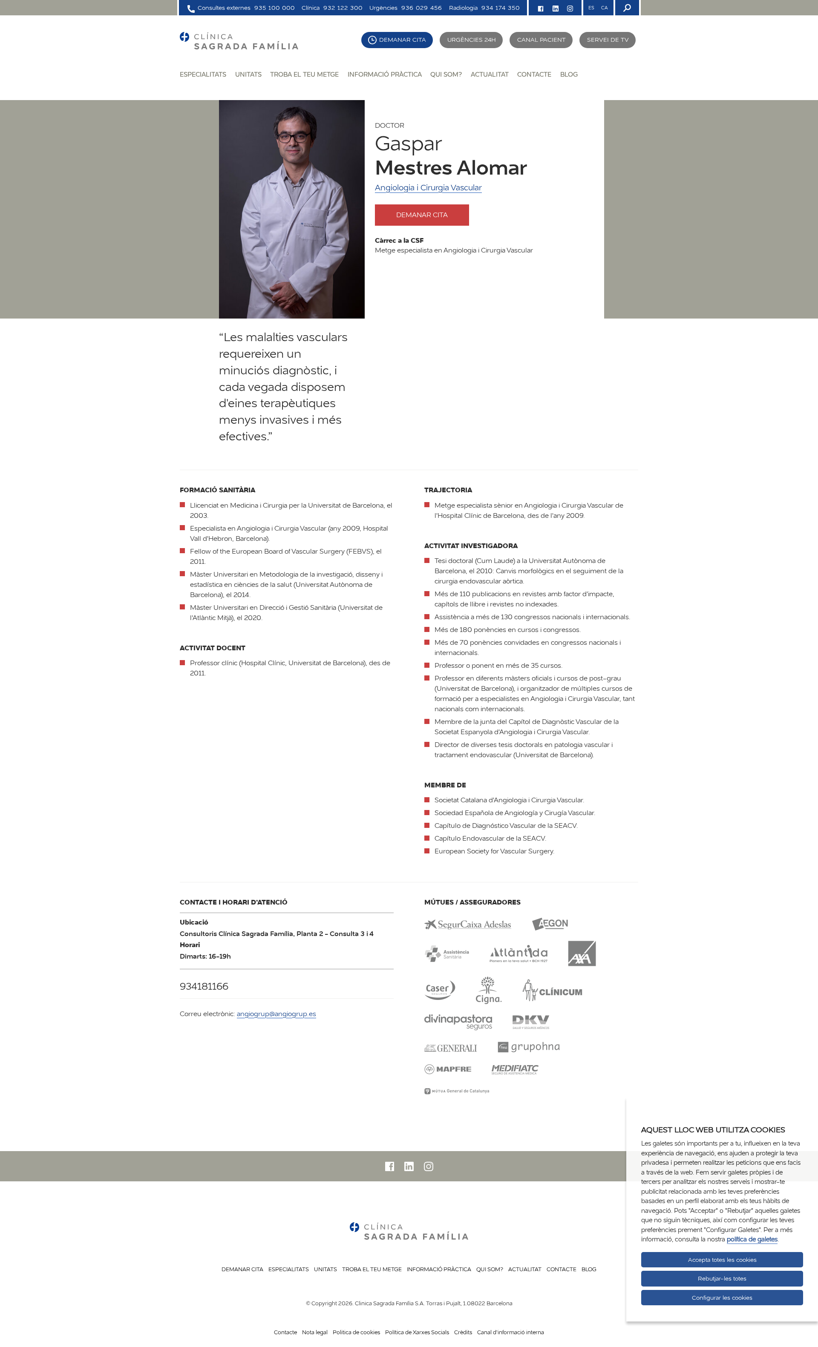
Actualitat (490, 74)
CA (604, 8)
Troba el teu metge (304, 74)
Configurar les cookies (722, 1297)
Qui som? (446, 74)
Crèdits (463, 1332)
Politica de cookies (356, 1332)
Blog (569, 74)
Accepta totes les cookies (722, 1260)
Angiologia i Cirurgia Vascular (428, 187)
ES (591, 8)
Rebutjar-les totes (722, 1278)
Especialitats (203, 74)
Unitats (248, 74)
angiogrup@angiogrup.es (276, 1013)
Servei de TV (608, 39)
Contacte (534, 74)
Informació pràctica (385, 74)
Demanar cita (402, 39)
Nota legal (315, 1332)
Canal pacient (541, 39)
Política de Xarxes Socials (417, 1332)
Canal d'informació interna (510, 1332)
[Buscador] (626, 7)
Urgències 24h (471, 39)
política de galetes (752, 1239)
